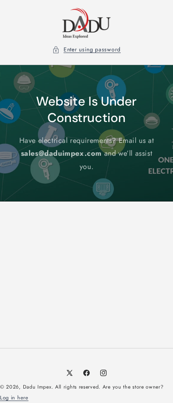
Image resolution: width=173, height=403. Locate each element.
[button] (86, 50)
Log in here (14, 397)
